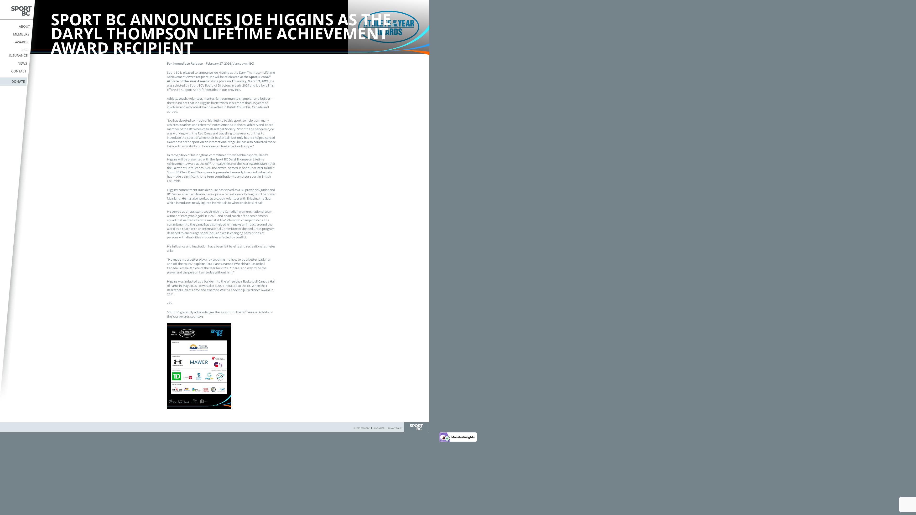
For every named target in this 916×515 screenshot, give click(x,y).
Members (21, 34)
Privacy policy (395, 428)
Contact (18, 71)
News (22, 63)
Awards (21, 42)
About (24, 26)
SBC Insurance (18, 52)
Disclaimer (379, 428)
